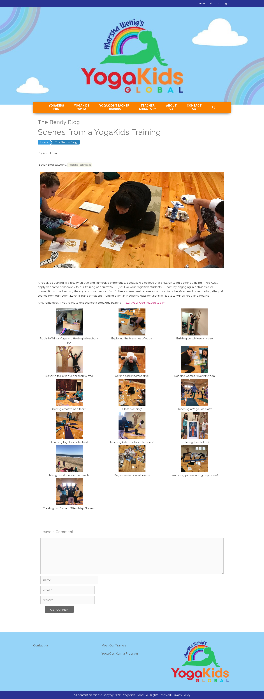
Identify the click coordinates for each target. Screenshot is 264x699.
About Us (171, 107)
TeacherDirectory (147, 107)
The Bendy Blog (66, 142)
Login (226, 3)
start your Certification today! (145, 302)
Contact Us (194, 107)
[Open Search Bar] (214, 107)
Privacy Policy (181, 695)
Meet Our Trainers (114, 645)
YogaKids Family (81, 107)
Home (202, 3)
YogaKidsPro (56, 107)
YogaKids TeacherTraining (114, 107)
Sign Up (214, 3)
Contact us (41, 645)
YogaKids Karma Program (119, 653)
